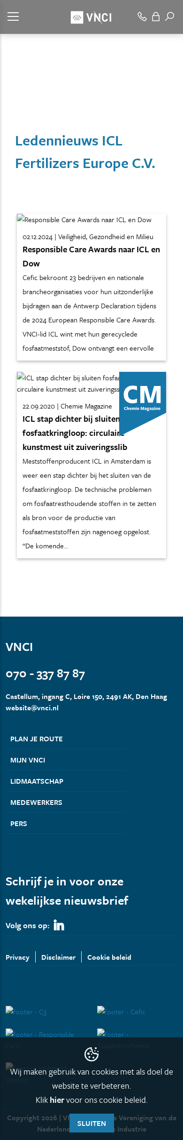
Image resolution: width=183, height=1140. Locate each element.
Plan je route (36, 738)
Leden (40, 102)
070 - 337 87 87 (45, 673)
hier (57, 1099)
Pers (18, 823)
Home (14, 102)
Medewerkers (36, 802)
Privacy (18, 957)
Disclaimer (58, 957)
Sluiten (91, 1123)
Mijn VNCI (27, 760)
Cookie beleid (109, 957)
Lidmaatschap (36, 781)
